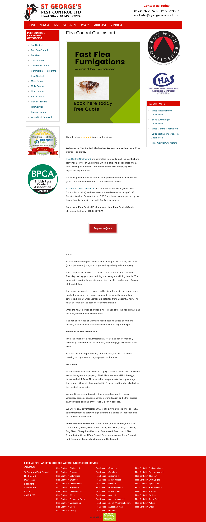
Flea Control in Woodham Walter (110, 507)
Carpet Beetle (38, 60)
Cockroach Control (40, 65)
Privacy (85, 24)
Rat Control (37, 106)
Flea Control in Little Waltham (69, 484)
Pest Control (37, 96)
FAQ (56, 24)
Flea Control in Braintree (67, 480)
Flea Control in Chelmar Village (149, 468)
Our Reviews (69, 24)
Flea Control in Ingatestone (147, 484)
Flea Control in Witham (145, 503)
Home (32, 24)
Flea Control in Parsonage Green (70, 499)
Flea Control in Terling (66, 511)
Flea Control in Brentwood (67, 472)
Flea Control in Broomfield (107, 476)
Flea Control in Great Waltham (148, 487)
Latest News (100, 24)
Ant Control (36, 45)
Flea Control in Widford (106, 495)
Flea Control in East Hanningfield (149, 472)
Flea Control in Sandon (106, 511)
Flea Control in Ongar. (144, 507)
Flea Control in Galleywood (68, 476)
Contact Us (116, 24)
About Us (44, 24)
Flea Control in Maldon (106, 484)
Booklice (35, 55)
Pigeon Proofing (39, 101)
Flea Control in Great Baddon (108, 480)
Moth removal (38, 91)
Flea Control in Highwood (67, 487)
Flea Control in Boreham (106, 472)
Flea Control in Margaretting (68, 503)
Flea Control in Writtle (65, 495)
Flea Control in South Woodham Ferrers (113, 503)
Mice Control (37, 81)
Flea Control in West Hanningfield (110, 499)
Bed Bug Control (39, 50)
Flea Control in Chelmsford (68, 468)
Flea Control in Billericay (146, 476)
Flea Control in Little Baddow (69, 491)
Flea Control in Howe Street (108, 491)
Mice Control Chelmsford (164, 143)
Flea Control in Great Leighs (147, 480)
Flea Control (37, 76)
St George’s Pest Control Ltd (80, 188)
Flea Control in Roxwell (145, 491)
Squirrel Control (39, 112)
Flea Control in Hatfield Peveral (109, 487)
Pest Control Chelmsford (78, 159)
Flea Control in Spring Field (147, 499)
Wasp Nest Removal (41, 117)
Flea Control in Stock (65, 507)
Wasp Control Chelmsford (165, 128)
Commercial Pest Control (43, 70)
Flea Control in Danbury (106, 468)
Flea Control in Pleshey (145, 495)
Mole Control (37, 86)
